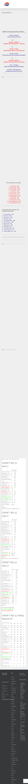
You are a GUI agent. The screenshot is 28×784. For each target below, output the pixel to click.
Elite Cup (13, 724)
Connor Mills (13, 713)
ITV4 (12, 726)
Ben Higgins (13, 695)
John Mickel (12, 747)
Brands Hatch (13, 700)
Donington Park (13, 720)
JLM (12, 740)
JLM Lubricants (13, 743)
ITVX (12, 728)
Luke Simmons (13, 769)
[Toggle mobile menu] (25, 2)
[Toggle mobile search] (23, 2)
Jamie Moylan (13, 736)
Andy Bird (13, 692)
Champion (13, 706)
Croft (12, 717)
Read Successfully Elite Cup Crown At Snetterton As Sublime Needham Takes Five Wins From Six (22, 710)
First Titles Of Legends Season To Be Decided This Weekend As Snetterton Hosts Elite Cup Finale (22, 730)
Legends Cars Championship (14, 759)
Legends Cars (13, 754)
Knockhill (13, 751)
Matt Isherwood (13, 778)
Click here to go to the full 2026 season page (12, 237)
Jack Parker (12, 732)
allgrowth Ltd (13, 684)
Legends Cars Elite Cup (13, 764)
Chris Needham (13, 709)
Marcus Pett (13, 774)
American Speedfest (13, 689)
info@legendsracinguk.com (8, 699)
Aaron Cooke (12, 678)
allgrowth (13, 681)
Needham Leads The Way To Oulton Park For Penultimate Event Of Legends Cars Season (22, 690)
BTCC (12, 703)
